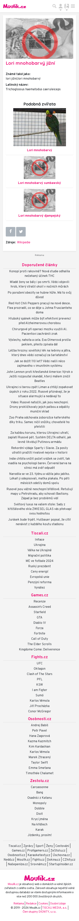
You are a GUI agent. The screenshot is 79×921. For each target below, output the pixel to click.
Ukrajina (39, 545)
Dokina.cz (53, 860)
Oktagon (39, 669)
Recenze (40, 602)
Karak (39, 830)
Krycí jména (39, 819)
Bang (39, 793)
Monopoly (39, 803)
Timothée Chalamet (39, 773)
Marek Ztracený (40, 757)
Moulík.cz (23, 860)
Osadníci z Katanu (39, 798)
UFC (40, 663)
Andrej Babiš (39, 725)
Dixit (39, 814)
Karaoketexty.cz (39, 855)
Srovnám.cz (38, 864)
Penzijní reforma (39, 582)
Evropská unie (39, 577)
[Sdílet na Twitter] (21, 231)
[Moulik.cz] (14, 6)
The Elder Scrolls (39, 644)
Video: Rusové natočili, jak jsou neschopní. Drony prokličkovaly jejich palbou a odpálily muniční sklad (40, 407)
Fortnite (39, 634)
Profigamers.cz (37, 851)
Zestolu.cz (39, 781)
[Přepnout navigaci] (61, 6)
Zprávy (28, 846)
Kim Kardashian (39, 747)
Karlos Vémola (39, 701)
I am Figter (39, 690)
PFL (39, 679)
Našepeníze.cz (18, 864)
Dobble (39, 809)
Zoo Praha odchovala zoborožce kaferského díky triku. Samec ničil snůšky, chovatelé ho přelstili (39, 422)
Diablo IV (39, 623)
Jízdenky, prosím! (40, 835)
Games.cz (39, 595)
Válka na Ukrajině (39, 550)
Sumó (39, 695)
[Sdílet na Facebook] (10, 232)
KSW (39, 685)
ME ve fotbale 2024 (39, 561)
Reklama (18, 904)
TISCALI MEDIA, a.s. (55, 908)
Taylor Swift (39, 763)
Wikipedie (23, 242)
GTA (39, 618)
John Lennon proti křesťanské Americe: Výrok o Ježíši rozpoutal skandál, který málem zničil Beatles (40, 376)
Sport (39, 846)
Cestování (62, 846)
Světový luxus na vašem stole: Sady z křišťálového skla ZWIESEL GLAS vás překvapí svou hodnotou (39, 509)
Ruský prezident (39, 566)
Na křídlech (39, 825)
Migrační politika (39, 556)
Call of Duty (39, 639)
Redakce (31, 904)
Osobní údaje (58, 904)
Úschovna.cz (61, 855)
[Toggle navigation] (73, 6)
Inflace (39, 540)
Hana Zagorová (39, 736)
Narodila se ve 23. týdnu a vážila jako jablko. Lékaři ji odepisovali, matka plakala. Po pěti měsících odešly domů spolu (39, 478)
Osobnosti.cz (39, 719)
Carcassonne (39, 787)
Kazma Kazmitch (39, 741)
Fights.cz (39, 657)
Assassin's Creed (39, 607)
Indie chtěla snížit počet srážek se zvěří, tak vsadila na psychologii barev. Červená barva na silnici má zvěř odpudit (39, 463)
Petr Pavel (39, 731)
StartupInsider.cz (61, 864)
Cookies (43, 904)
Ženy (49, 846)
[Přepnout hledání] (54, 6)
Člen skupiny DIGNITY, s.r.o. (39, 912)
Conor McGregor (39, 711)
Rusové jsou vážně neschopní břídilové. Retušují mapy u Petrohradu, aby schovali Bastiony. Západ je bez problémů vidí (40, 493)
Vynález (39, 588)
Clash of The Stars (39, 674)
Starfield (40, 612)
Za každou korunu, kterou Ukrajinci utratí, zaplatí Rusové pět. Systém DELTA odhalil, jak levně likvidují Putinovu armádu (39, 437)
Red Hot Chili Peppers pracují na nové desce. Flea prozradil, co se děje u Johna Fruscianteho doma (39, 308)
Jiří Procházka (39, 706)
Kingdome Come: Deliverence (39, 650)
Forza (39, 628)
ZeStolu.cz (57, 851)
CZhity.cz (69, 860)
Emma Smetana (40, 768)
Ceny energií (39, 572)
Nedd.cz (9, 860)
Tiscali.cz (39, 533)
